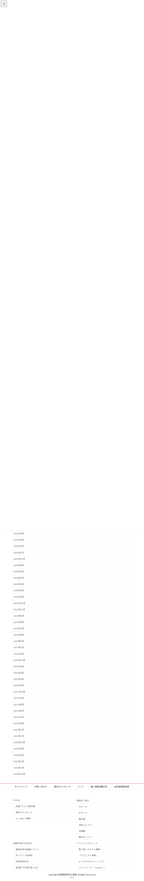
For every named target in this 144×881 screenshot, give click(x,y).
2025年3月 (19, 540)
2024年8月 (19, 565)
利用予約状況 (22, 861)
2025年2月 (19, 546)
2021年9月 (19, 698)
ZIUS (72, 877)
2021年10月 (19, 692)
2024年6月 (19, 571)
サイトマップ (21, 786)
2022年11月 (19, 660)
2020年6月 (19, 749)
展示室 (82, 818)
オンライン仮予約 (24, 855)
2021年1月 (19, 736)
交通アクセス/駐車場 (25, 806)
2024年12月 (19, 559)
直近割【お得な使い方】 (27, 867)
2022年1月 (19, 685)
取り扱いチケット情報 (89, 849)
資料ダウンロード (62, 786)
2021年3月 (19, 723)
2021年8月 (19, 704)
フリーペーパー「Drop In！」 (93, 867)
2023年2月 (19, 654)
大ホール (83, 806)
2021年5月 (19, 717)
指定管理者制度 (121, 786)
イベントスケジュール (87, 843)
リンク (80, 786)
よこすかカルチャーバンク (91, 861)
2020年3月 (19, 755)
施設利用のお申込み (23, 843)
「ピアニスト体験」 (88, 855)
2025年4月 (19, 533)
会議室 (82, 831)
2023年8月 (19, 622)
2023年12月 (19, 603)
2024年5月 (19, 578)
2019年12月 (19, 774)
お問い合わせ (40, 786)
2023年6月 (19, 634)
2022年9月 (19, 666)
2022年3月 (19, 679)
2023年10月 (19, 609)
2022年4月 (19, 672)
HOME (17, 800)
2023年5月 (19, 641)
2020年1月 (19, 767)
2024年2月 (19, 597)
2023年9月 (19, 616)
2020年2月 (19, 761)
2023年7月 (19, 628)
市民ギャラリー (86, 825)
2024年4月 (19, 584)
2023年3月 (19, 647)
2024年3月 (19, 590)
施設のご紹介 (83, 800)
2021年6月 (19, 710)
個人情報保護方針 (99, 786)
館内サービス (85, 837)
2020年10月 (19, 742)
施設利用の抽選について (27, 849)
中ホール (83, 812)
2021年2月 (19, 729)
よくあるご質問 (23, 818)
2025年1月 (19, 552)
